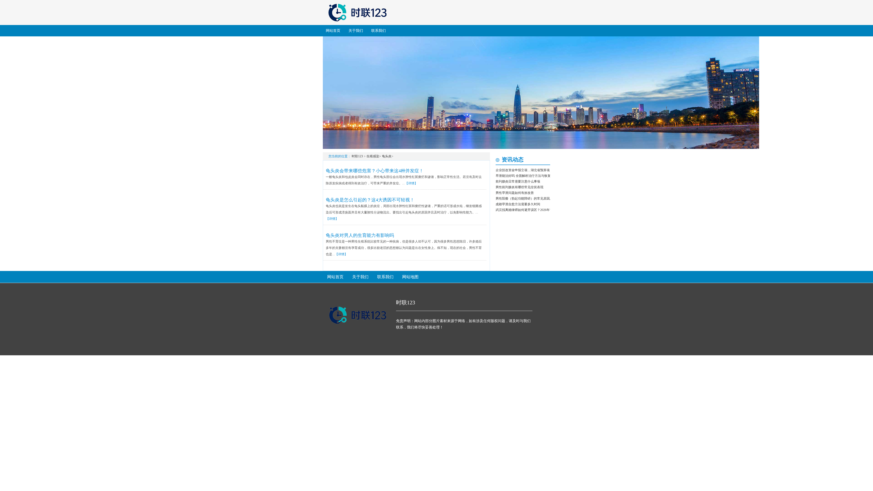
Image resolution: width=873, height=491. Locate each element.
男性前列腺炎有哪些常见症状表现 (519, 187)
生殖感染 (372, 156)
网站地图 (410, 277)
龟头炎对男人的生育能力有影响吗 (360, 235)
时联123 (357, 156)
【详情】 (411, 183)
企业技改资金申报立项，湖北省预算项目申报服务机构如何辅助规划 (543, 170)
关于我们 (356, 31)
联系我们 (378, 31)
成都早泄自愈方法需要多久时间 (518, 204)
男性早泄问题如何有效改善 (515, 193)
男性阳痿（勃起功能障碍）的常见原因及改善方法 (531, 198)
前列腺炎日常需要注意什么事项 (518, 181)
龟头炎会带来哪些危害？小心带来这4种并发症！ (375, 170)
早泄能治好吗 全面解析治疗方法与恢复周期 (526, 176)
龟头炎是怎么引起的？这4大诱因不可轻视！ (370, 199)
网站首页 (333, 31)
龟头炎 (386, 156)
